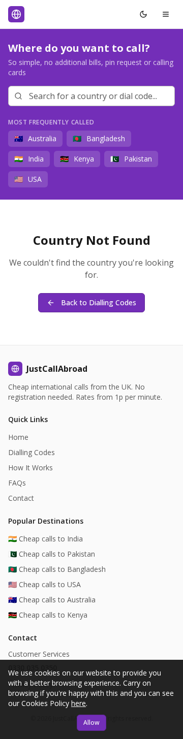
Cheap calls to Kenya (47, 615)
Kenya (77, 159)
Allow (91, 722)
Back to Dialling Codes (98, 302)
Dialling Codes (31, 452)
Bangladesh (99, 138)
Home (18, 437)
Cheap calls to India (45, 538)
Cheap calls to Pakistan (51, 554)
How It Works (30, 467)
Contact (21, 498)
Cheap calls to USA (44, 584)
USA (28, 179)
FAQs (17, 483)
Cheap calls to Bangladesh (57, 569)
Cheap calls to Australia (52, 599)
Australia (35, 138)
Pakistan (131, 159)
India (29, 159)
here (78, 703)
